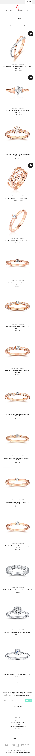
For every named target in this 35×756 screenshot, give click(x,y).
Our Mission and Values (17, 722)
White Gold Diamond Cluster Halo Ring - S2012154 (17, 632)
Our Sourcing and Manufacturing (17, 726)
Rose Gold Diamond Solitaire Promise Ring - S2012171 (17, 502)
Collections (17, 21)
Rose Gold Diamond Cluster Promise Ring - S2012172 (17, 155)
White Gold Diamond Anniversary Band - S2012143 (17, 589)
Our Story (17, 720)
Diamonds (17, 728)
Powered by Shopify (24, 752)
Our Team (17, 724)
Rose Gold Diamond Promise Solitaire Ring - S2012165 (17, 283)
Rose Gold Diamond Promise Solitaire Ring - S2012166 (17, 327)
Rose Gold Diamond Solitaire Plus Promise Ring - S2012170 (17, 415)
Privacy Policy (17, 710)
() (29, 1)
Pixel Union (16, 752)
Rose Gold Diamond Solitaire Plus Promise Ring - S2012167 (17, 371)
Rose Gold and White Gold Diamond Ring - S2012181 (17, 111)
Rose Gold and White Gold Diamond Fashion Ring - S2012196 (17, 67)
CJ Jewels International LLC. (17, 64)
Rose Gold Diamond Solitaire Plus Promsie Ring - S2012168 (17, 459)
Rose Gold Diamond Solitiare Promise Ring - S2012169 (17, 546)
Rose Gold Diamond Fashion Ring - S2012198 (17, 198)
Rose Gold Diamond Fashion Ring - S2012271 (17, 240)
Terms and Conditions (17, 712)
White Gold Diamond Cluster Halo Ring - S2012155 (17, 674)
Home (11, 21)
